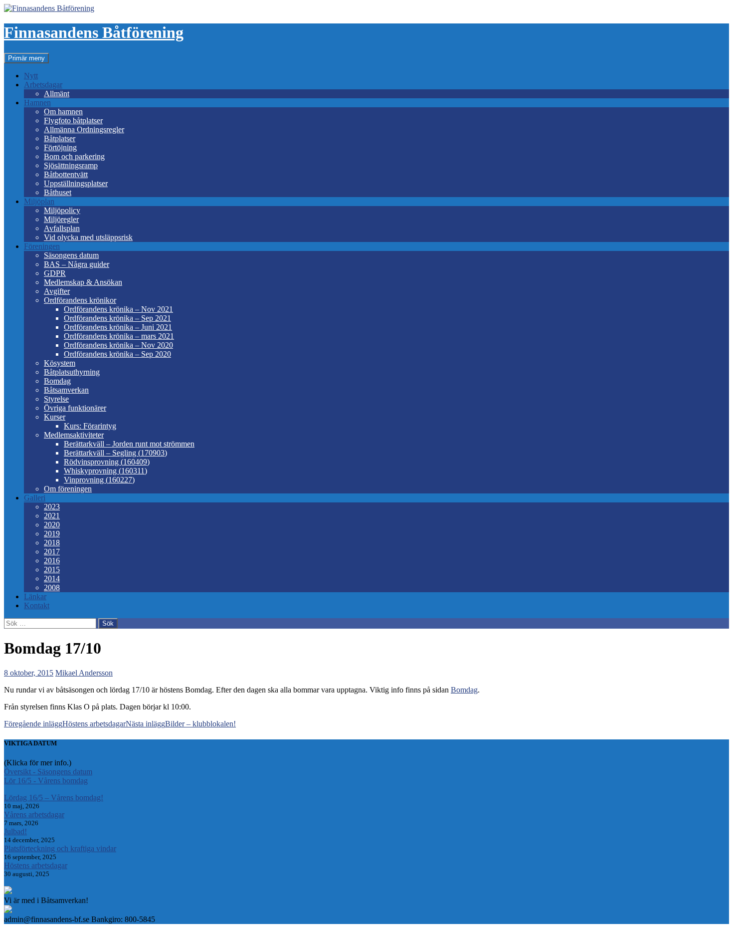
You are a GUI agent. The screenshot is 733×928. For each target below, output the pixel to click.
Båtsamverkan (66, 390)
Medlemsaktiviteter (74, 435)
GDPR (55, 273)
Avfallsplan (62, 228)
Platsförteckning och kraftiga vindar (60, 848)
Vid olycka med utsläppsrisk (88, 237)
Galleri (34, 497)
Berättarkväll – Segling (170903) (115, 453)
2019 (52, 533)
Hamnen (37, 102)
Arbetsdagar (43, 84)
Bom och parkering (74, 156)
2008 (52, 587)
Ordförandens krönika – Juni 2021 (118, 327)
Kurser (54, 417)
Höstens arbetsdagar (65, 723)
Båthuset (57, 192)
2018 (52, 542)
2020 (52, 524)
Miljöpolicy (62, 210)
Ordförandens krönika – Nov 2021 (118, 309)
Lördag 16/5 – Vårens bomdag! (53, 797)
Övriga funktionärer (75, 408)
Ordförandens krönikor (80, 300)
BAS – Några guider (76, 264)
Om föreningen (68, 488)
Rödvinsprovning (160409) (107, 462)
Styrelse (56, 399)
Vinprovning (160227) (99, 479)
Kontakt (36, 605)
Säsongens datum (71, 255)
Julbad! (15, 831)
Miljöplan (39, 201)
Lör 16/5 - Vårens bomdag (46, 780)
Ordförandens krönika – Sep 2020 (117, 354)
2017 (52, 551)
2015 (52, 569)
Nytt (31, 75)
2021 (52, 515)
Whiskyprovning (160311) (105, 470)
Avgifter (57, 291)
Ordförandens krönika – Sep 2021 (117, 318)
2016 (52, 560)
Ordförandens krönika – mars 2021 (119, 336)
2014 (52, 578)
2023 (52, 506)
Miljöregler (61, 219)
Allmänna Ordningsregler (84, 129)
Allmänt (56, 93)
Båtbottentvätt (66, 174)
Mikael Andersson (84, 673)
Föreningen (42, 246)
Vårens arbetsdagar (34, 814)
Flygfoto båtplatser (73, 120)
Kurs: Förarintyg (90, 426)
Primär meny (26, 58)
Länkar (35, 596)
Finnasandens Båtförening (93, 32)
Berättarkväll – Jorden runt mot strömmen (129, 444)
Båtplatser (59, 138)
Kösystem (59, 363)
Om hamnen (63, 111)
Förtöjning (60, 147)
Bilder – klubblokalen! (181, 723)
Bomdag (57, 381)
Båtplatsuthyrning (72, 372)
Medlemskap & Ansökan (83, 282)
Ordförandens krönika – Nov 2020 (118, 345)
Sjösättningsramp (71, 165)
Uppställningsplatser (76, 183)
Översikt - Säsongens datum (48, 771)
